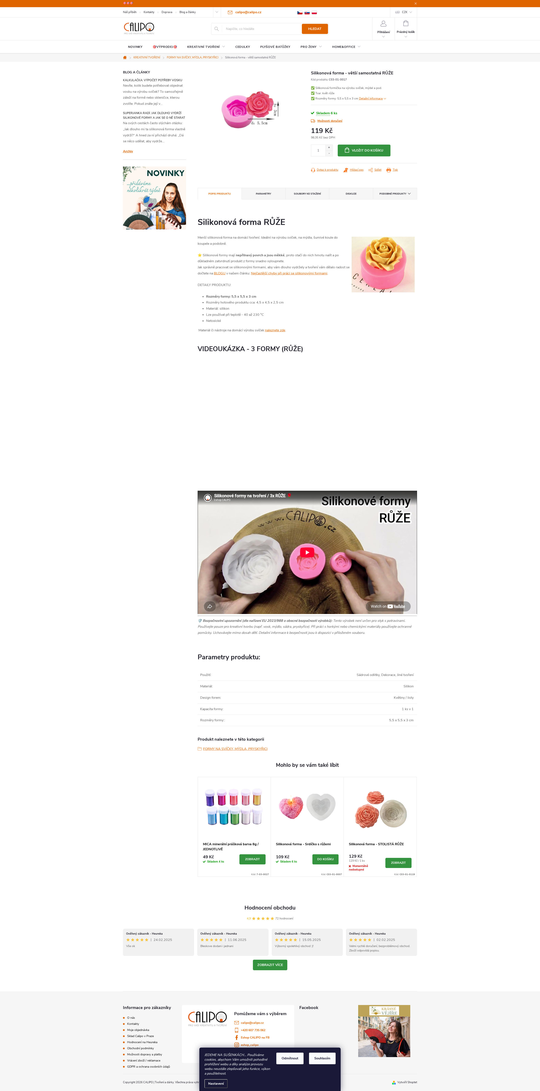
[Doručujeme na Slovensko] (307, 12)
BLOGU (219, 273)
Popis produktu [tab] (219, 193)
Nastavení (216, 1083)
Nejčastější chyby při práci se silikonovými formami (289, 273)
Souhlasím (322, 1058)
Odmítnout (290, 1058)
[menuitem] (135, 47)
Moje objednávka (138, 1030)
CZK (404, 12)
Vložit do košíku (367, 150)
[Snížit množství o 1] (328, 153)
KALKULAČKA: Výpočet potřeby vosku (152, 80)
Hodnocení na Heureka (142, 1042)
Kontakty (149, 12)
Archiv (128, 151)
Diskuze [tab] (351, 193)
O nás (131, 1018)
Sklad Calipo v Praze (140, 1036)
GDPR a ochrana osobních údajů (148, 1066)
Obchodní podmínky (140, 1048)
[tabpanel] (234, 826)
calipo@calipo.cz (252, 1023)
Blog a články (188, 12)
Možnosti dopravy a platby (144, 1054)
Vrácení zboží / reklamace (143, 1060)
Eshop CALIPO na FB (255, 1038)
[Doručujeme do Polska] (314, 12)
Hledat (314, 29)
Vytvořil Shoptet (407, 1082)
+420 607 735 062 (253, 1030)
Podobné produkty (392, 193)
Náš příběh (129, 12)
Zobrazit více (270, 965)
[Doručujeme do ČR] (300, 12)
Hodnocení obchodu (270, 907)
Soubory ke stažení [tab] (307, 193)
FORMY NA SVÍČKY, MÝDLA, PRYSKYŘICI (235, 749)
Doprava (167, 12)
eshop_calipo (250, 1045)
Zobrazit (252, 859)
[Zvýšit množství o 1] (328, 147)
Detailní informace (371, 99)
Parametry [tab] (263, 193)
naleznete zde (275, 330)
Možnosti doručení (329, 121)
